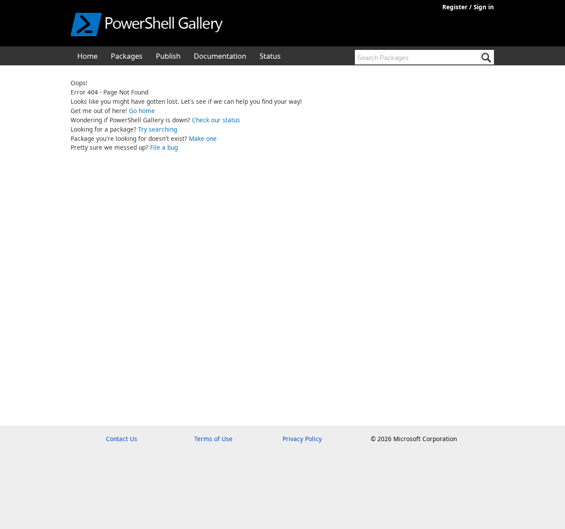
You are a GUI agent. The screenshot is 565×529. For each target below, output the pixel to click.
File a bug (164, 147)
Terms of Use (213, 439)
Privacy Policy (302, 439)
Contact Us (121, 439)
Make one (203, 138)
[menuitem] (87, 55)
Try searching (157, 129)
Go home (142, 110)
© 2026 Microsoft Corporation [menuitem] (414, 439)
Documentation (220, 56)
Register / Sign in (468, 7)
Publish (168, 56)
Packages (127, 56)
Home (87, 56)
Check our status (216, 120)
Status (270, 56)
